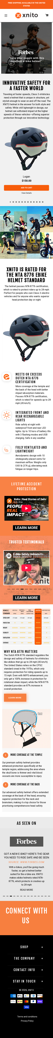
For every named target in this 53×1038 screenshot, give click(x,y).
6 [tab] (25, 202)
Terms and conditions (27, 1016)
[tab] (8, 589)
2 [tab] (13, 202)
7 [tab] (27, 202)
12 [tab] (42, 202)
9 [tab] (33, 202)
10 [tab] (36, 202)
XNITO (31, 990)
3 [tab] (16, 202)
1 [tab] (10, 202)
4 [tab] (19, 202)
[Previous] (8, 570)
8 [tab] (30, 202)
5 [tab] (22, 202)
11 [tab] (39, 202)
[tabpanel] (26, 160)
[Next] (44, 570)
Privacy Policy (27, 1021)
